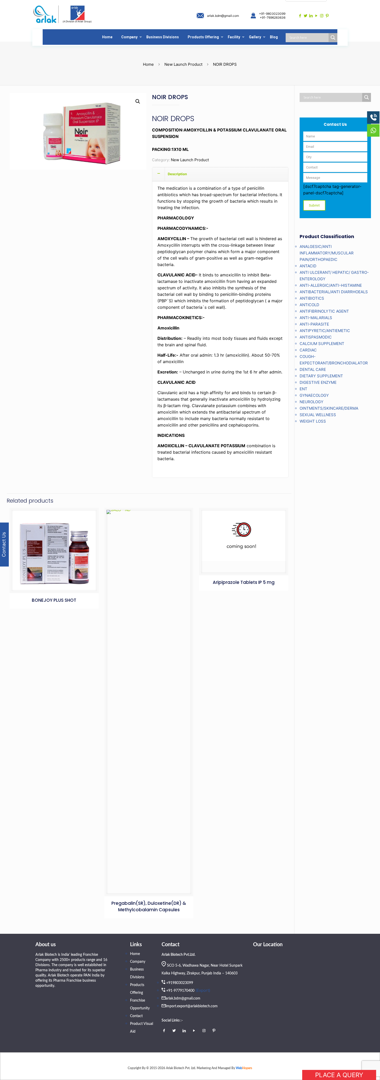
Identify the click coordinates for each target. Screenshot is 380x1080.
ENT (303, 388)
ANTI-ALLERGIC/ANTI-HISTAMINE (331, 285)
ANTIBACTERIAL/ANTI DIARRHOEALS (334, 291)
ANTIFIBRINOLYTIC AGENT (324, 311)
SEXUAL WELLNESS (318, 414)
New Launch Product (183, 64)
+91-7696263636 (272, 17)
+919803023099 (179, 983)
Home (148, 64)
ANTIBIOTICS (312, 298)
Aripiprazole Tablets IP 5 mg (244, 582)
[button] (137, 101)
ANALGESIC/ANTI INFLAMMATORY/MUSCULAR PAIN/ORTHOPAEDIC (327, 253)
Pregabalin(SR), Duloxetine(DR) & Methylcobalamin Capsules (148, 906)
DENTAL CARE (313, 369)
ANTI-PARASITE (314, 324)
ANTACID (308, 265)
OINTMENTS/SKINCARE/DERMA (329, 408)
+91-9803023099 (272, 14)
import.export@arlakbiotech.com (192, 1006)
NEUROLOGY (311, 401)
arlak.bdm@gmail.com (223, 16)
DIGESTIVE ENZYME (318, 382)
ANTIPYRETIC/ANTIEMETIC (325, 330)
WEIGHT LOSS (313, 421)
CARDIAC (308, 350)
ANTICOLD (309, 304)
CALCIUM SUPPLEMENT (322, 343)
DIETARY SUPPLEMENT (321, 375)
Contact (136, 1016)
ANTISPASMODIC (316, 337)
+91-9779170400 (180, 991)
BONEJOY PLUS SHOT (54, 600)
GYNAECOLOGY (314, 395)
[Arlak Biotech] (62, 14)
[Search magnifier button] (333, 37)
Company (137, 962)
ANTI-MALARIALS (316, 317)
